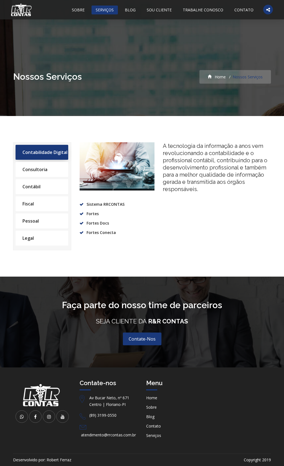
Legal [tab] (28, 238)
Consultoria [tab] (34, 169)
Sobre (78, 9)
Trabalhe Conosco (203, 9)
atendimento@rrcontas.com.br (108, 434)
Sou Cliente (159, 9)
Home (220, 76)
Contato (243, 9)
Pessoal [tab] (30, 221)
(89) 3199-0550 (102, 415)
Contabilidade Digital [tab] (44, 152)
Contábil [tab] (31, 187)
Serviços (105, 9)
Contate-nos (142, 339)
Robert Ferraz (59, 459)
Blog (130, 9)
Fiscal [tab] (28, 204)
